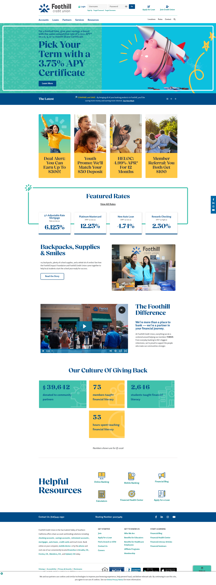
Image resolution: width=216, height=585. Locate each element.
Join (100, 533)
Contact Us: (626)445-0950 (51, 517)
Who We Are (129, 533)
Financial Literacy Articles (161, 542)
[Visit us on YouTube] (174, 517)
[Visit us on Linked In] (162, 517)
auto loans (53, 542)
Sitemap (42, 569)
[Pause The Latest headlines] (167, 99)
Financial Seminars (158, 546)
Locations (152, 19)
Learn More (47, 83)
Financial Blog (156, 533)
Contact (168, 19)
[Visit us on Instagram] (168, 517)
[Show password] (126, 6)
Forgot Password (99, 10)
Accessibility (51, 569)
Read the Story (52, 276)
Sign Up (89, 10)
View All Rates (108, 204)
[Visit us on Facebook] (156, 517)
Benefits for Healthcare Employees (134, 544)
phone (81, 546)
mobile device (65, 546)
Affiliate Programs (132, 549)
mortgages (43, 542)
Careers (101, 550)
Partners (67, 20)
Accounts (44, 20)
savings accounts (63, 538)
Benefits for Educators (133, 537)
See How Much (128, 100)
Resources (93, 20)
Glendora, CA (55, 554)
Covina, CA (43, 554)
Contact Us (103, 546)
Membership (129, 553)
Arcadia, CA (83, 550)
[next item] (175, 99)
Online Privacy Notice (115, 579)
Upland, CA (70, 554)
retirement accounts (80, 538)
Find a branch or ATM (107, 542)
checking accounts (46, 538)
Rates (160, 19)
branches (72, 550)
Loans (55, 20)
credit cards (64, 542)
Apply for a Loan (105, 537)
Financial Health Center (160, 537)
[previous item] (171, 99)
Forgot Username (110, 10)
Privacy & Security (65, 569)
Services (79, 20)
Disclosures (78, 569)
